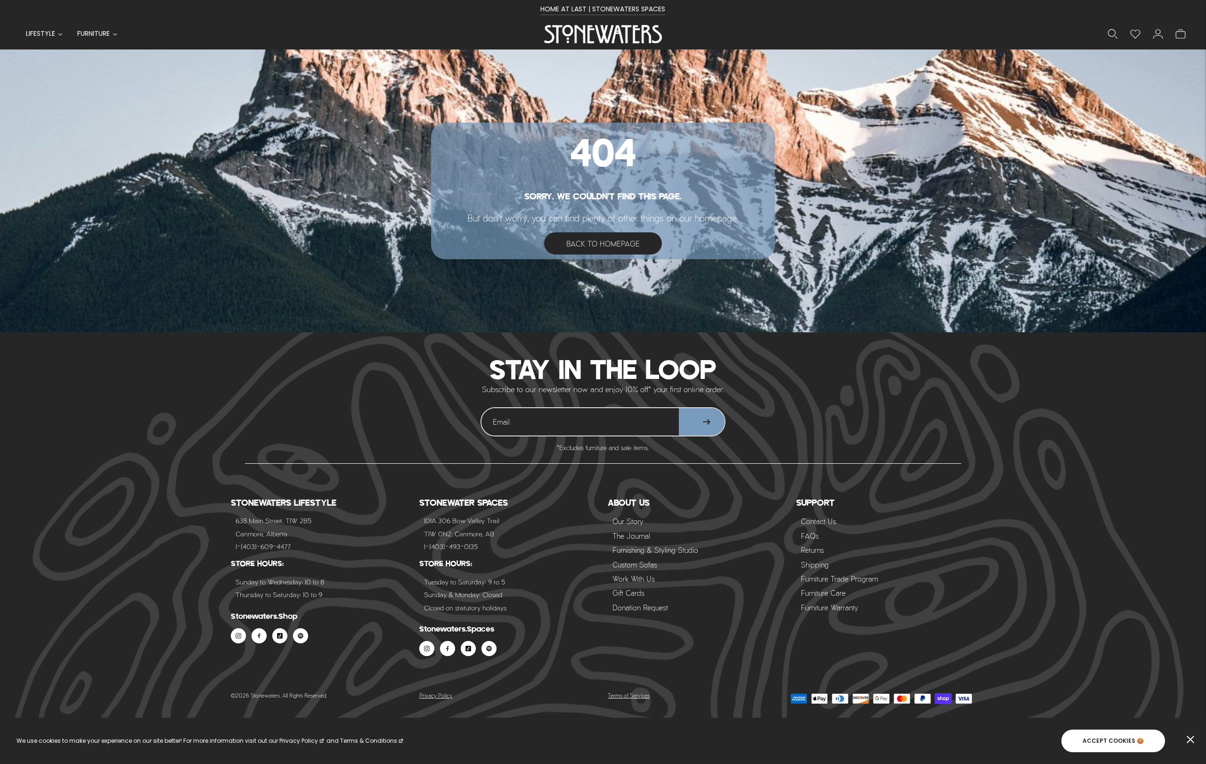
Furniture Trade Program (839, 578)
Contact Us (818, 521)
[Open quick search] (1112, 34)
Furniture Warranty (829, 607)
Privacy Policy (435, 695)
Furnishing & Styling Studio (655, 549)
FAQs (810, 535)
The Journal (631, 535)
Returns (812, 549)
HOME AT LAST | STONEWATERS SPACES (602, 9)
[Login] (1135, 34)
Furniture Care (823, 592)
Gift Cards (628, 592)
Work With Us (633, 578)
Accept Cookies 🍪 (1113, 741)
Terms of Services (629, 695)
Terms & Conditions (368, 741)
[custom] (238, 635)
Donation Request (640, 607)
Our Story (628, 521)
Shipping (815, 564)
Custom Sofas (634, 564)
